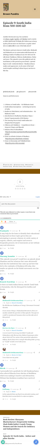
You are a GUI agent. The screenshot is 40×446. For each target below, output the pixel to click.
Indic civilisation (27, 166)
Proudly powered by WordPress (12, 443)
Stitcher (24, 39)
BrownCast (30, 165)
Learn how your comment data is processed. (17, 213)
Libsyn (7, 39)
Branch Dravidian (17, 303)
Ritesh (13, 391)
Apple (12, 39)
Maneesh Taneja (19, 165)
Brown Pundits (11, 13)
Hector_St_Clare (16, 355)
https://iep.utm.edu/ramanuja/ (15, 143)
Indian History (19, 166)
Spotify (16, 39)
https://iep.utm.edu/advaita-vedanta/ (17, 138)
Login (37, 197)
